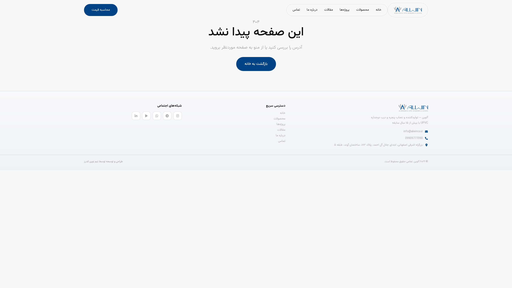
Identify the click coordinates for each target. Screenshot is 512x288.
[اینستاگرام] (177, 116)
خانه (378, 9)
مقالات (328, 9)
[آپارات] (146, 116)
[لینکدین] (136, 116)
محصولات (362, 9)
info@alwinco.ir (413, 131)
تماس (296, 9)
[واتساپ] (157, 116)
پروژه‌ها (344, 9)
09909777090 (414, 138)
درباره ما (312, 9)
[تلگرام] (167, 116)
